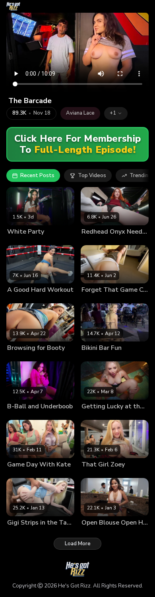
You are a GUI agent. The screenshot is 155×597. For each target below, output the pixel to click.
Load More (78, 543)
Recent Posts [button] (37, 175)
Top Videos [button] (92, 175)
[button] (116, 113)
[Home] (13, 6)
